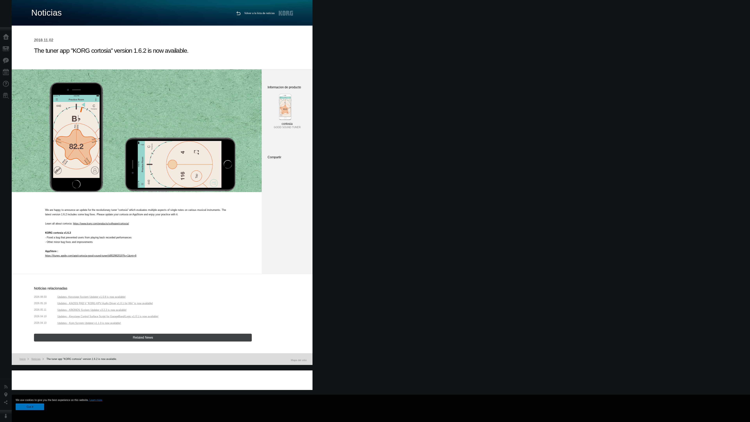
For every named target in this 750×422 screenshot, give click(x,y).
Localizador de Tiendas (7, 97)
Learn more (95, 400)
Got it (30, 406)
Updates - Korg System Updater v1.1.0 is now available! (89, 323)
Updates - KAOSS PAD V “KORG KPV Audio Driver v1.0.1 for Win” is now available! (105, 303)
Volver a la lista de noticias (259, 13)
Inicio (7, 37)
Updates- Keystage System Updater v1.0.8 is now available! (91, 296)
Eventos (7, 72)
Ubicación (7, 395)
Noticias (7, 387)
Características (7, 60)
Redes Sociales (7, 402)
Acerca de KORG (7, 416)
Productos (7, 49)
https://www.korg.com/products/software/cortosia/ (101, 223)
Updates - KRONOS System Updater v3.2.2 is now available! (92, 309)
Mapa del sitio (299, 360)
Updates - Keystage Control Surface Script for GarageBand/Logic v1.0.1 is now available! (107, 316)
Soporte (7, 84)
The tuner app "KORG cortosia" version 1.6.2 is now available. (81, 359)
